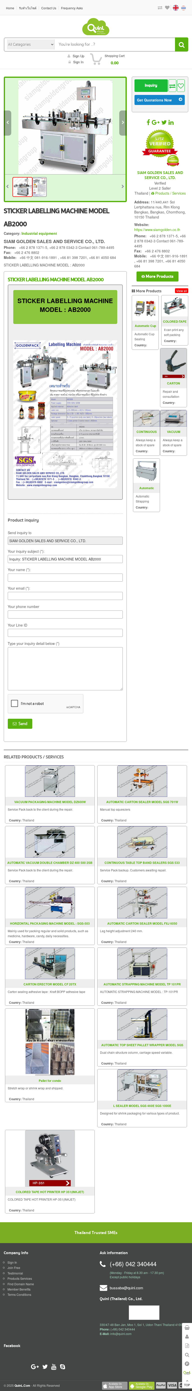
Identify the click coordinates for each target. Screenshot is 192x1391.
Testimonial (15, 1273)
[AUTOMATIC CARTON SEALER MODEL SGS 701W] (142, 780)
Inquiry (151, 85)
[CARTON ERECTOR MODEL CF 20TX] (50, 963)
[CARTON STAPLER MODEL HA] (173, 363)
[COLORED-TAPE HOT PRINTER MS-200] (175, 305)
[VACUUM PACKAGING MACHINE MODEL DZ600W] (50, 780)
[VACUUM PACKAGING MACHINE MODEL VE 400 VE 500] (173, 418)
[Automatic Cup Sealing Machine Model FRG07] (145, 308)
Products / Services (170, 193)
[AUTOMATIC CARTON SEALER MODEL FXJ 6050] (142, 902)
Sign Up (78, 55)
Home (10, 8)
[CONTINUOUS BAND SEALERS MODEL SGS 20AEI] (146, 418)
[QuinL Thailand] (96, 26)
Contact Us (48, 8)
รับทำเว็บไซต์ (27, 8)
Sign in (78, 62)
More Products (159, 276)
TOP (187, 1385)
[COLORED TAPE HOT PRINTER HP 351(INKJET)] (50, 1157)
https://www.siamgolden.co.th (157, 229)
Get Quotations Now (154, 99)
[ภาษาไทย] (180, 7)
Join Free (14, 1267)
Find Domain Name (21, 1284)
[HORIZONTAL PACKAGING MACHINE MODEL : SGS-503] (50, 902)
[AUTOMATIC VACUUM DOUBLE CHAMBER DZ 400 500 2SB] (50, 841)
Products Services (20, 1278)
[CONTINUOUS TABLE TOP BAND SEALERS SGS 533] (142, 841)
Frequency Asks (72, 8)
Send (21, 724)
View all (181, 291)
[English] (173, 7)
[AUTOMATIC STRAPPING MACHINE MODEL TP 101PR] (142, 963)
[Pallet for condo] (50, 1041)
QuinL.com (22, 1385)
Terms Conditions (19, 1294)
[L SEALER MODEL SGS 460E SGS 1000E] (142, 1084)
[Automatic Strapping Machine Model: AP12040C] (146, 471)
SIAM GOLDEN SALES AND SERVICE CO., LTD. (160, 176)
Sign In (12, 1262)
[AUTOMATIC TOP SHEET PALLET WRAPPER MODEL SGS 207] (142, 1023)
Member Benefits (19, 1289)
